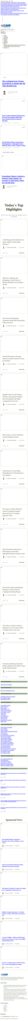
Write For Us (3, 1018)
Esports (5, 39)
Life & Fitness (14, 45)
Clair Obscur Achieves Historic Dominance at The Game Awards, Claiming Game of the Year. (13, 628)
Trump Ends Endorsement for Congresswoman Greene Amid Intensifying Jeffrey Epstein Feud (14, 6)
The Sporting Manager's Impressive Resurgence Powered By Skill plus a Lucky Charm (13, 841)
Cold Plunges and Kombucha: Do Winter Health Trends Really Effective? (13, 242)
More (5, 43)
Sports (12, 46)
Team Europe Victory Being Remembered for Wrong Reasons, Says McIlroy (13, 473)
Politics (9, 46)
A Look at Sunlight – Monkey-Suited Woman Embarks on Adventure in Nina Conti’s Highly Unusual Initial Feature (13, 801)
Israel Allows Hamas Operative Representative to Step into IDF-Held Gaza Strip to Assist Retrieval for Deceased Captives (15, 987)
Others (5, 46)
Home (5, 35)
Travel (18, 46)
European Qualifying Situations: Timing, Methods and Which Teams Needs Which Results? (14, 666)
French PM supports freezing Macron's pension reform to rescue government (13, 359)
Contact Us (6, 47)
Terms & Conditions (10, 1018)
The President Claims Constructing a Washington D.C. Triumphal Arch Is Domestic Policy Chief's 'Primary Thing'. (14, 143)
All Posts (6, 37)
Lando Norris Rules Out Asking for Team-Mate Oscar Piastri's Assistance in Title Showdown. (13, 8)
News (24, 45)
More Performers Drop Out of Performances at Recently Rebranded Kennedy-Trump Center (14, 551)
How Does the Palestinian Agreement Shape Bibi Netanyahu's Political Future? (14, 320)
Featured (6, 42)
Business (6, 38)
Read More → (22, 253)
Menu (4, 33)
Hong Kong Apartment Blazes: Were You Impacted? (14, 997)
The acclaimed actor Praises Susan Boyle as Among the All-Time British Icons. (13, 83)
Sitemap (15, 1018)
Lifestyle (20, 45)
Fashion (5, 41)
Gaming (6, 45)
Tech (15, 46)
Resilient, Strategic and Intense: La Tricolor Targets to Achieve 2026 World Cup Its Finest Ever (13, 913)
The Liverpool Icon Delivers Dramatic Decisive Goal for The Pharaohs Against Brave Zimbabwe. (14, 14)
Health (9, 45)
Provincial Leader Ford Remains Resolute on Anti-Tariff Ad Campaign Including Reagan (13, 590)
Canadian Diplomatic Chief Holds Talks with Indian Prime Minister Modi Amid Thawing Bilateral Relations (14, 3)
